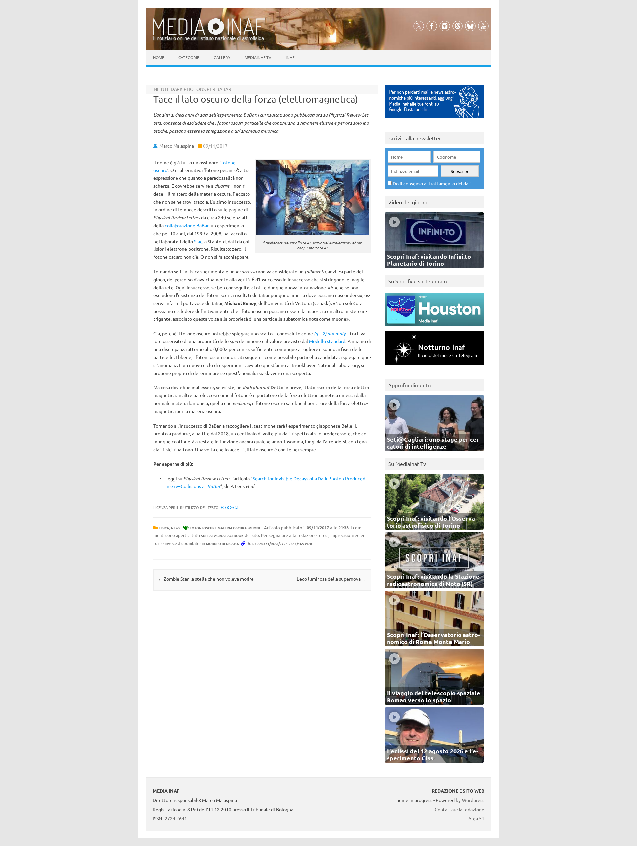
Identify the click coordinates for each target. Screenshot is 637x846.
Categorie (188, 57)
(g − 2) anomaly (330, 333)
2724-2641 (176, 818)
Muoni (254, 527)
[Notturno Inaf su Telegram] (434, 366)
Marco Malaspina (176, 146)
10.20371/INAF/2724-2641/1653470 (283, 543)
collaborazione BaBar (187, 225)
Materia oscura (232, 527)
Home (158, 57)
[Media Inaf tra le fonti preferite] (434, 119)
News (175, 527)
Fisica (164, 527)
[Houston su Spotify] (434, 327)
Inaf (290, 57)
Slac (198, 241)
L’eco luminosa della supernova (331, 579)
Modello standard (327, 341)
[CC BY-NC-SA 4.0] (229, 507)
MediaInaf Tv (258, 57)
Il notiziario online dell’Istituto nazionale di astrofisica (208, 38)
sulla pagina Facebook (222, 535)
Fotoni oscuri (203, 527)
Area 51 (476, 818)
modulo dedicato (222, 543)
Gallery (222, 57)
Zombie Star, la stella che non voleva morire (206, 579)
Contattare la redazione (459, 809)
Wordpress (473, 800)
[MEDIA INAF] (209, 33)
